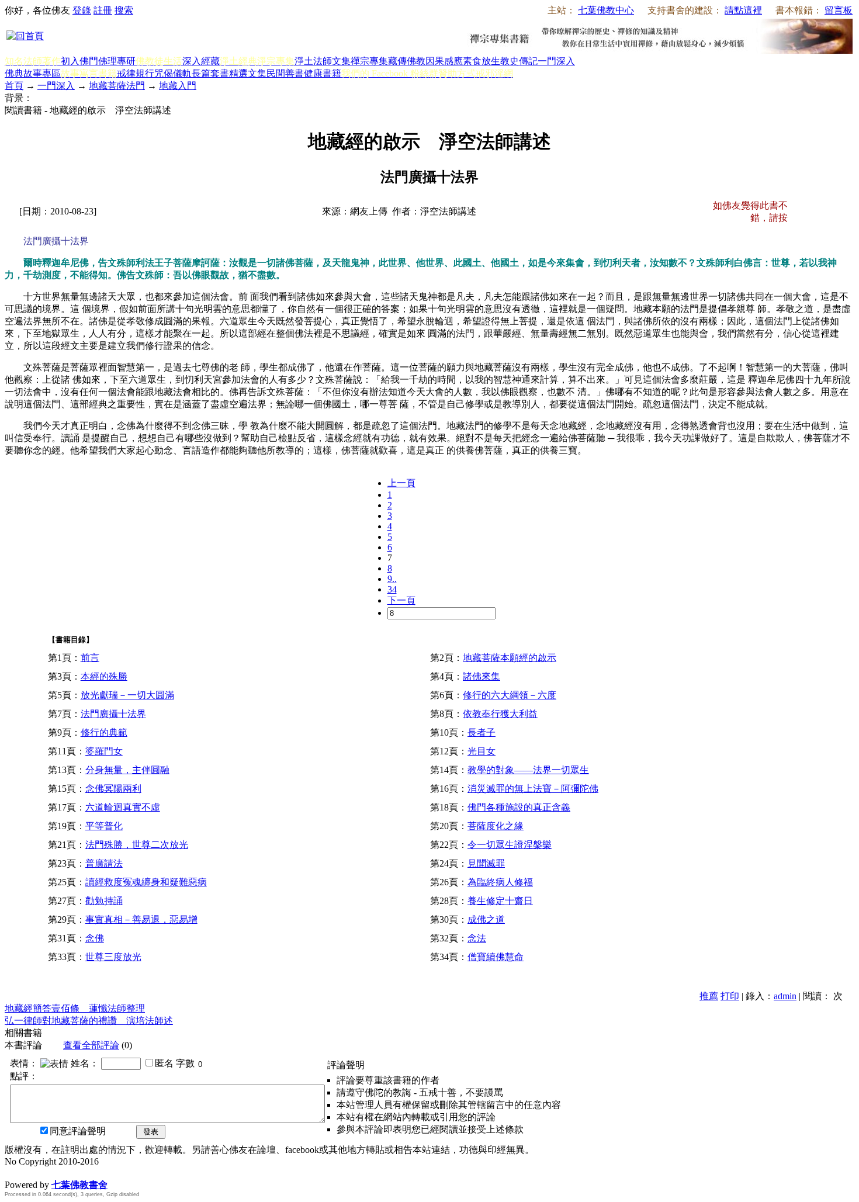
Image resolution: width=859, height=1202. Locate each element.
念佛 (94, 938)
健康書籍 (322, 73)
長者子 (481, 732)
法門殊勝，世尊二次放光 (136, 845)
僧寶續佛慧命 (495, 957)
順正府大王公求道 (63, 1172)
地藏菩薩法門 (117, 86)
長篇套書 (210, 73)
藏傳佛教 (406, 61)
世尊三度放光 (113, 957)
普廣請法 (104, 863)
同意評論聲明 (78, 1131)
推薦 (708, 996)
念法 (476, 938)
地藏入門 (177, 86)
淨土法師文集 (323, 61)
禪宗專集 (369, 61)
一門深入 (556, 61)
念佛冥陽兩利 (113, 789)
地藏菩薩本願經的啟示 (509, 658)
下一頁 (401, 600)
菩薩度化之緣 (495, 826)
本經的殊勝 (104, 676)
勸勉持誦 (104, 901)
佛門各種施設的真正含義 (518, 807)
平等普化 (104, 826)
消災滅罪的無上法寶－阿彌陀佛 (532, 789)
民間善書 (285, 73)
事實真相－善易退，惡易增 (141, 919)
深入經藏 (201, 61)
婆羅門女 (104, 751)
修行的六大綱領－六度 (509, 695)
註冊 (102, 10)
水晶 (14, 1172)
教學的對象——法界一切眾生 (528, 770)
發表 (150, 1131)
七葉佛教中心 (606, 10)
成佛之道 (486, 919)
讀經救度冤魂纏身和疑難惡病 (146, 882)
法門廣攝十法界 (113, 714)
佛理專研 (117, 61)
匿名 (164, 1063)
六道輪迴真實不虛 (122, 807)
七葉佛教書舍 (79, 1185)
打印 (730, 996)
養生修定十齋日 (500, 901)
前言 (90, 658)
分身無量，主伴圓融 (127, 770)
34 (392, 589)
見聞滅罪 (486, 863)
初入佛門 (79, 61)
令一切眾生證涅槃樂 (509, 845)
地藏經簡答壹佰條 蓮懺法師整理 (75, 1008)
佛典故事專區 (33, 73)
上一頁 (401, 483)
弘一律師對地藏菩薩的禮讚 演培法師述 (89, 1021)
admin (785, 996)
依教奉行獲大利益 (500, 714)
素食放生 (481, 61)
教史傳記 (519, 61)
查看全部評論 (91, 1045)
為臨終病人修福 (500, 882)
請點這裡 (743, 10)
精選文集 (247, 73)
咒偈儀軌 (173, 73)
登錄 (81, 10)
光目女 (481, 751)
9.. (392, 579)
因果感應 (444, 61)
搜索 (124, 10)
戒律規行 (135, 73)
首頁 (14, 86)
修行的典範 (104, 732)
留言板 (839, 10)
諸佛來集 (481, 676)
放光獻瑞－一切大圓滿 (127, 695)
